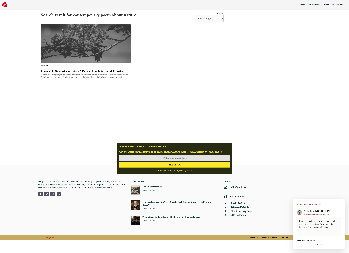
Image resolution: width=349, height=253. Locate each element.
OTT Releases (238, 214)
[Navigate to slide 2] (317, 244)
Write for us (284, 237)
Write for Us (315, 5)
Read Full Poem (304, 240)
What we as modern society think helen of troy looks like (171, 217)
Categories (220, 13)
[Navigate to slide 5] (322, 244)
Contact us (253, 237)
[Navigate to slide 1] (315, 244)
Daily (302, 5)
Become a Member (269, 237)
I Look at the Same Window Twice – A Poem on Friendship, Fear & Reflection (82, 71)
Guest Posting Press (241, 211)
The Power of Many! (152, 187)
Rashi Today (238, 203)
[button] (333, 5)
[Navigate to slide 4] (320, 244)
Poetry (44, 66)
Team (326, 5)
